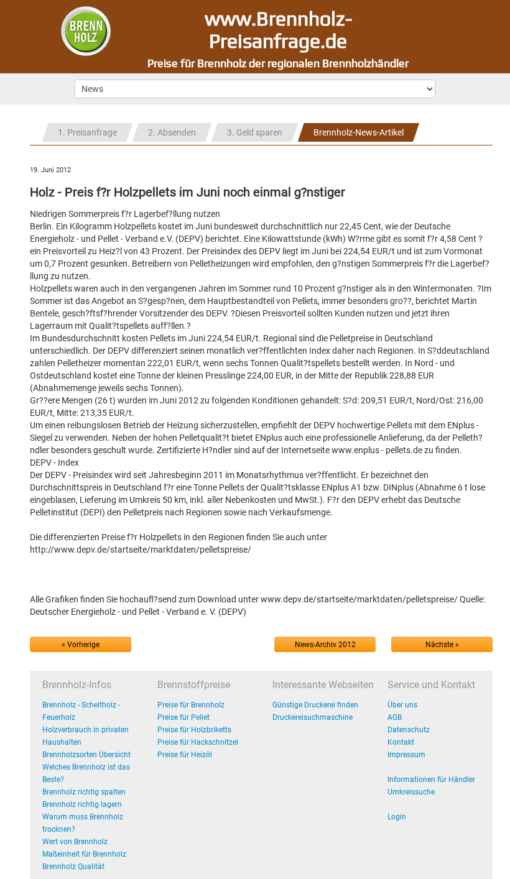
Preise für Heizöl (184, 754)
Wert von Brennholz (75, 841)
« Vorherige (81, 644)
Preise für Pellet (183, 717)
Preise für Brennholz (191, 705)
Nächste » (442, 644)
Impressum (406, 754)
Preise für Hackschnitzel (197, 742)
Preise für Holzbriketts (194, 729)
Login (396, 816)
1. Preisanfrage (87, 132)
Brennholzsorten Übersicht (86, 754)
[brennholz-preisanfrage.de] (86, 30)
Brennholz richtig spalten (84, 792)
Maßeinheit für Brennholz (84, 854)
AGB (394, 717)
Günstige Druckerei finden (315, 705)
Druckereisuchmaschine (312, 717)
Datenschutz (408, 729)
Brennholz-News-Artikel (358, 132)
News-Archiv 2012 (325, 644)
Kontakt (400, 742)
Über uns (402, 705)
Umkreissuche (411, 792)
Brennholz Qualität (73, 866)
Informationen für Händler (431, 779)
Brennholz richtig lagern (82, 804)
